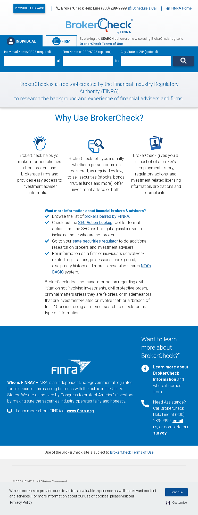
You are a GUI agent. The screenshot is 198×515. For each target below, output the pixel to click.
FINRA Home (181, 8)
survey (160, 433)
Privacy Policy (21, 502)
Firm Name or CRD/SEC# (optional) (87, 52)
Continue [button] (176, 492)
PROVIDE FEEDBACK (29, 8)
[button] (176, 502)
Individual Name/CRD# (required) (27, 52)
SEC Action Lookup (95, 222)
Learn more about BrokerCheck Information (170, 373)
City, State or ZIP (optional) (139, 52)
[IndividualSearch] (183, 61)
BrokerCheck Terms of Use (132, 452)
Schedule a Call (144, 8)
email (177, 420)
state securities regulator (95, 241)
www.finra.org (80, 410)
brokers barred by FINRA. (107, 216)
